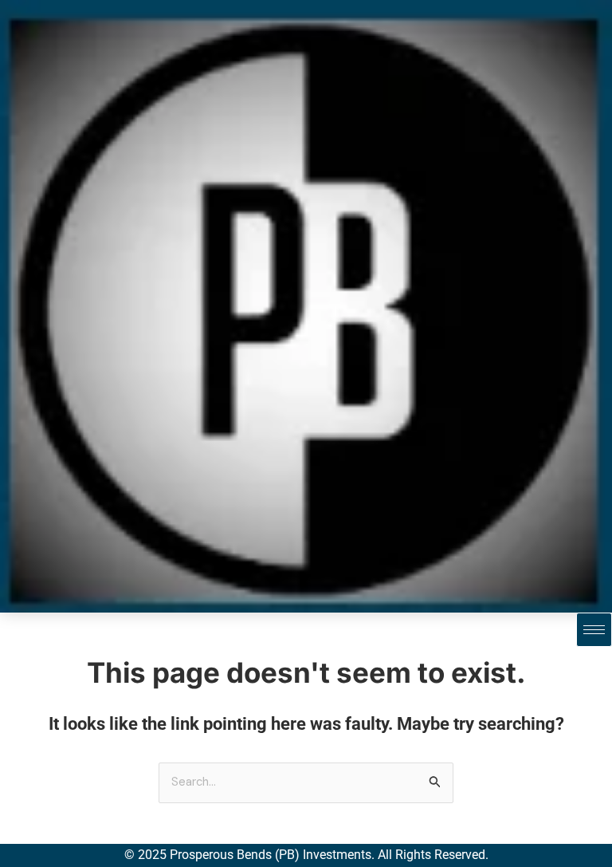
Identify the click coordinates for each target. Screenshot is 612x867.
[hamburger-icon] (594, 630)
